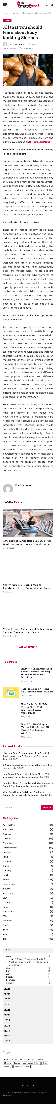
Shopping (7, 920)
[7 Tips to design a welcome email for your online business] (11, 692)
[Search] (51, 4)
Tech (5, 929)
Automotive (9, 825)
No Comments (11, 48)
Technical (18, 1067)
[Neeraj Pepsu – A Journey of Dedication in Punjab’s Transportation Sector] (28, 611)
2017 (7, 1030)
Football (7, 861)
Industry (7, 888)
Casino (6, 838)
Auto (6, 1059)
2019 (7, 1020)
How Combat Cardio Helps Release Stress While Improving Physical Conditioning (27, 542)
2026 (7, 950)
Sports (6, 925)
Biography (8, 829)
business (39, 1059)
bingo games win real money (22, 1059)
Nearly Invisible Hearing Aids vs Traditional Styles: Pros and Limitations (26, 586)
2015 (7, 1041)
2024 (7, 994)
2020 (7, 1015)
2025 (7, 988)
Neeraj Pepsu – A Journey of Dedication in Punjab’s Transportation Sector (28, 630)
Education (8, 843)
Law (5, 897)
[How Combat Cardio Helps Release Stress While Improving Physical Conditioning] (28, 523)
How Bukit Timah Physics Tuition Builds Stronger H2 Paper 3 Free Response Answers (35, 728)
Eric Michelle (17, 44)
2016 (7, 1036)
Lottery (6, 902)
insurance (8, 893)
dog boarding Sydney (31, 1063)
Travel (6, 938)
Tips (5, 934)
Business (7, 834)
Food (5, 856)
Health (7, 21)
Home (6, 879)
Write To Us (28, 1085)
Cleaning (7, 1063)
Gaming (7, 870)
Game (6, 866)
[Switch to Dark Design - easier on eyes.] (47, 4)
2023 (7, 999)
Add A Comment (28, 647)
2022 (7, 1004)
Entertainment (10, 847)
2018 (7, 1025)
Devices (17, 1063)
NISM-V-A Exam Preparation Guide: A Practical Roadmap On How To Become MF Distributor (36, 673)
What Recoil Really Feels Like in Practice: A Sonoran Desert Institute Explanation (23, 793)
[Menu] (5, 4)
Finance (7, 852)
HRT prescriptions (39, 142)
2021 (7, 1009)
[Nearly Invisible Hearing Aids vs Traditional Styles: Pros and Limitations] (28, 567)
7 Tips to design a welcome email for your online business (37, 690)
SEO (5, 916)
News (5, 907)
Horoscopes (9, 884)
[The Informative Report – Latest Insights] (28, 4)
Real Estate (8, 911)
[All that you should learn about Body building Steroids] (28, 70)
